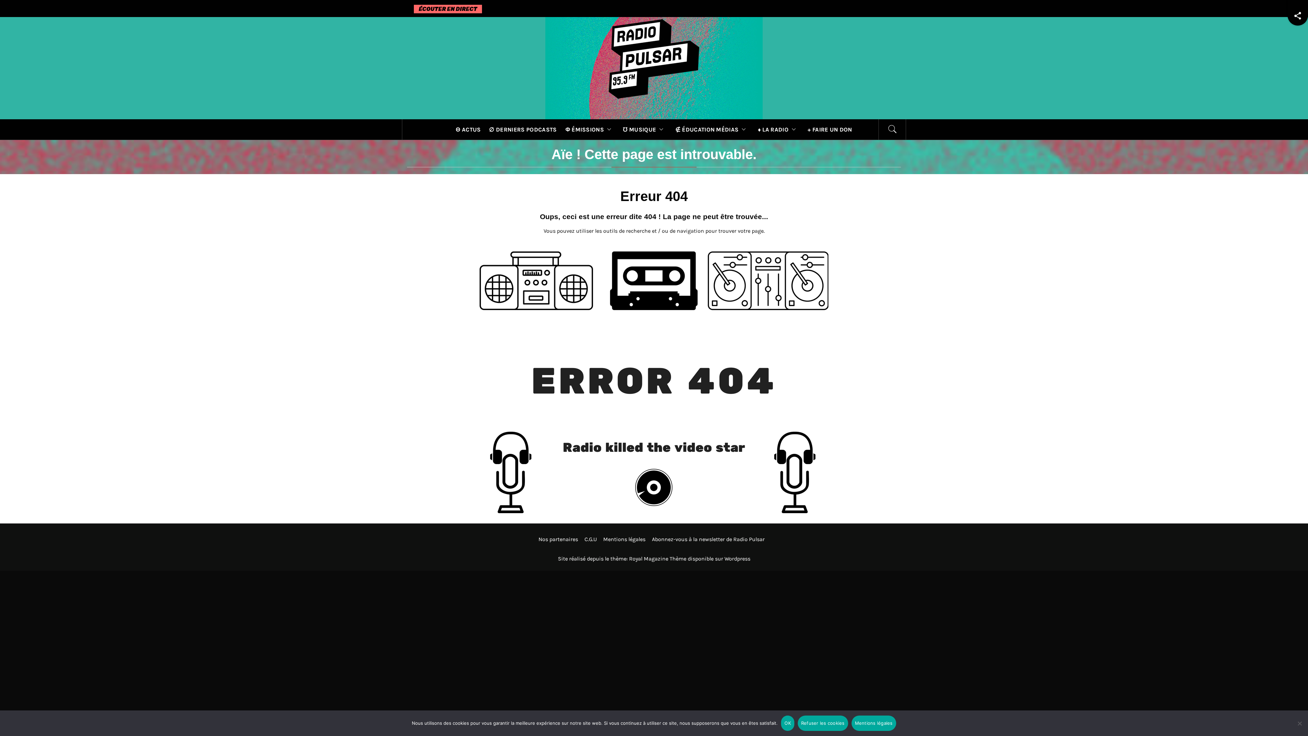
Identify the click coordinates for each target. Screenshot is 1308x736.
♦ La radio (773, 129)
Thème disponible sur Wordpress (710, 558)
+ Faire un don (830, 129)
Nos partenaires (558, 539)
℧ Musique (639, 129)
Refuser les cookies (823, 723)
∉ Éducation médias (707, 129)
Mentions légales (624, 539)
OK (787, 723)
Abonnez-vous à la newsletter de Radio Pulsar (708, 539)
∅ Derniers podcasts (523, 129)
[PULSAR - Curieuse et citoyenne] (654, 67)
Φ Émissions (584, 129)
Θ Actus (468, 129)
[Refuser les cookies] (1299, 727)
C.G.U (591, 539)
